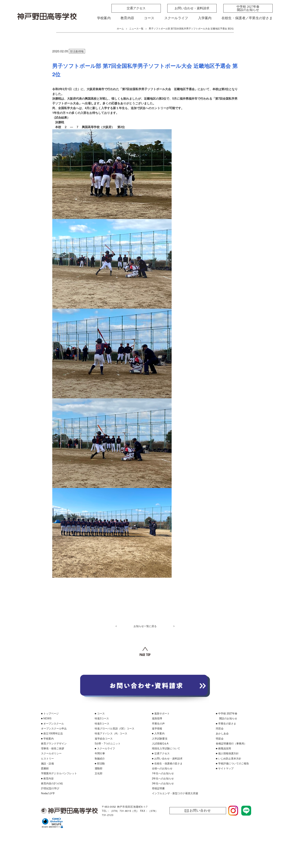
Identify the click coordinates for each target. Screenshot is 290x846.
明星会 (220, 738)
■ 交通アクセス (161, 753)
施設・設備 (47, 763)
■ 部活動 (100, 763)
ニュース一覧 (136, 28)
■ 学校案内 (47, 738)
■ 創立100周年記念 (52, 733)
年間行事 (100, 753)
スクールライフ (176, 18)
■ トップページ (50, 713)
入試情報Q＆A (160, 743)
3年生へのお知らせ (163, 783)
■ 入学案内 (158, 733)
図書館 (45, 768)
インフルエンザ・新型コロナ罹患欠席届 (175, 793)
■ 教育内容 (47, 778)
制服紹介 (100, 758)
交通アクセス (136, 8)
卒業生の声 (158, 723)
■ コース (100, 713)
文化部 (98, 773)
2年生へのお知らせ (163, 778)
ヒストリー (47, 758)
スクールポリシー (51, 753)
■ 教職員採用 (223, 748)
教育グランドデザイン (54, 743)
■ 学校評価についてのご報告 (232, 763)
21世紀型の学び (50, 788)
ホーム (120, 28)
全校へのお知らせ (162, 768)
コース (149, 18)
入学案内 (205, 18)
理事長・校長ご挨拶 (52, 748)
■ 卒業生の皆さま (226, 723)
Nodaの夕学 (48, 793)
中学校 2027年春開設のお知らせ (248, 8)
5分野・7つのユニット (108, 743)
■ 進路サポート (161, 713)
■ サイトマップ (225, 768)
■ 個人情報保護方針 (227, 753)
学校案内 (104, 18)
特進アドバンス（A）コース (111, 733)
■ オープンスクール (52, 723)
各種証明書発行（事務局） (231, 743)
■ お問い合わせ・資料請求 (167, 758)
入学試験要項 (159, 738)
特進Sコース (102, 723)
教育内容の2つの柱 (52, 783)
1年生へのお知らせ (163, 773)
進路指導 (157, 718)
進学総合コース (104, 738)
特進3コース (102, 718)
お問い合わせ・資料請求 (192, 8)
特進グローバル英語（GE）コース (114, 728)
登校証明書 (158, 788)
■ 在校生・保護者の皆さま (167, 763)
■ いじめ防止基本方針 (228, 758)
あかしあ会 (222, 733)
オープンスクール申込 (54, 728)
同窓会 (220, 728)
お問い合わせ (200, 810)
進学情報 (157, 728)
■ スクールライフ (105, 748)
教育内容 (127, 18)
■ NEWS (46, 718)
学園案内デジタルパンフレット (59, 773)
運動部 (98, 768)
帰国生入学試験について (166, 748)
